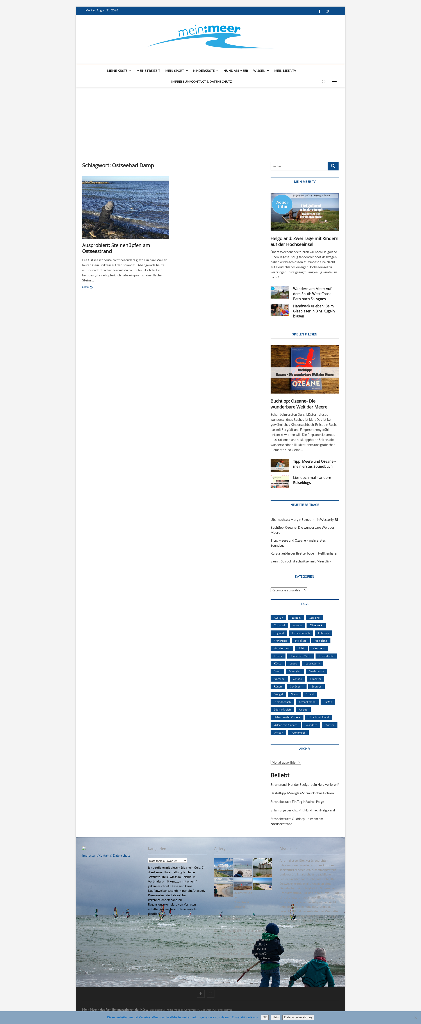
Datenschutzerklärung (298, 1017)
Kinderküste (204, 70)
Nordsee (279, 678)
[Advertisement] (210, 120)
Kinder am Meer (300, 656)
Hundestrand (282, 648)
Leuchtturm (312, 663)
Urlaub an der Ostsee (287, 717)
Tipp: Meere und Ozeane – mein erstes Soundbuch (314, 464)
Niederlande (316, 671)
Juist (301, 648)
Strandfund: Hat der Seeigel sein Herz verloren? (305, 784)
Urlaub (303, 709)
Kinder (278, 656)
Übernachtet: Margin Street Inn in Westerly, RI (304, 519)
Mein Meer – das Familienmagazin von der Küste (115, 1009)
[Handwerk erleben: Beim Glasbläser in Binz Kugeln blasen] (280, 310)
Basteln (296, 617)
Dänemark (316, 625)
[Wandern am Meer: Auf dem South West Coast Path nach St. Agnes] (280, 292)
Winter (329, 725)
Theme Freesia (173, 1009)
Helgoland (321, 640)
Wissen (259, 70)
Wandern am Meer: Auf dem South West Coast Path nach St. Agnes (312, 293)
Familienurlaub (301, 633)
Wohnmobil (298, 732)
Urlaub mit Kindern (285, 725)
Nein (275, 1017)
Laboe (293, 663)
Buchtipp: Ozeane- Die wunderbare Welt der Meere (299, 404)
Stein (294, 694)
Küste (277, 663)
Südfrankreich (282, 709)
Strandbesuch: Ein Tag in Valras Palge (297, 802)
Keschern (319, 648)
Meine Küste (117, 70)
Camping (314, 617)
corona (297, 625)
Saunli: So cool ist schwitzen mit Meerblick (301, 561)
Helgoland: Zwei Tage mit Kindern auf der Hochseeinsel (304, 241)
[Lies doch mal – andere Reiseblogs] (280, 481)
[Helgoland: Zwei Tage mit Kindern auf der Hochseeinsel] (305, 212)
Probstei (315, 678)
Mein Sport (174, 70)
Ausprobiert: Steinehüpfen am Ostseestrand (116, 248)
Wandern (311, 725)
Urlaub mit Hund (319, 717)
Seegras (316, 686)
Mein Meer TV (285, 70)
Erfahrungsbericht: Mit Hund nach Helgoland (303, 810)
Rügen (278, 686)
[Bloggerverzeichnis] (84, 848)
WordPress (190, 1009)
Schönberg (296, 686)
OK (265, 1017)
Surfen (328, 702)
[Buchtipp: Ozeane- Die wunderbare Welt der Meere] (305, 369)
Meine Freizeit (148, 70)
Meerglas (295, 671)
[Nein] (415, 1017)
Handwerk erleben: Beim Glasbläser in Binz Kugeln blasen (314, 311)
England (279, 633)
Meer (277, 671)
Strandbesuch (282, 702)
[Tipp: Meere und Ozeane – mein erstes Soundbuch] (280, 465)
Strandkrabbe (307, 702)
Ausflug (278, 617)
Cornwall (279, 625)
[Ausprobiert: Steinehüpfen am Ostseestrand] (125, 207)
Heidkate (300, 640)
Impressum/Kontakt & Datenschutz (201, 81)
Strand (310, 694)
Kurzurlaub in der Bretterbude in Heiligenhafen (304, 553)
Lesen (92, 287)
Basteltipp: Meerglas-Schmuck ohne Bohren (302, 793)
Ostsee (297, 678)
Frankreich (280, 640)
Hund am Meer (236, 70)
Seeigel (278, 694)
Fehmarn (323, 633)
